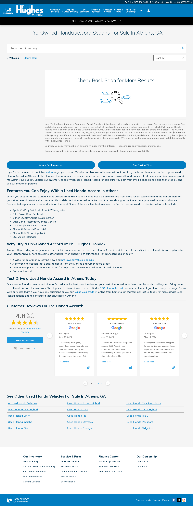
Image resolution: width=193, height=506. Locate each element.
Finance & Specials (95, 10)
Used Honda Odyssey (80, 422)
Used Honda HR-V (137, 415)
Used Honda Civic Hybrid (23, 409)
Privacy (165, 500)
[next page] (184, 335)
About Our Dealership (130, 10)
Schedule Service (107, 10)
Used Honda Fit (76, 415)
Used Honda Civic (77, 409)
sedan (49, 172)
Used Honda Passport (139, 422)
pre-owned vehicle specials (77, 259)
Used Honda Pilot (18, 428)
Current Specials (31, 481)
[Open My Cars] (148, 10)
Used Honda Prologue (80, 428)
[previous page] (49, 335)
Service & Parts (118, 10)
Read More (64, 361)
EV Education (84, 10)
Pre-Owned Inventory (34, 471)
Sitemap (156, 500)
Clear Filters (30, 58)
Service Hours (68, 481)
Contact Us (142, 461)
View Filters (25, 348)
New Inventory (30, 461)
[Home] (8, 10)
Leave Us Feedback (25, 340)
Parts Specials (68, 476)
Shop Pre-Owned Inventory (70, 10)
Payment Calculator (109, 466)
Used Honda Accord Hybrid (83, 403)
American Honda (143, 500)
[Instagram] (184, 500)
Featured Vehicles (32, 476)
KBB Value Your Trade (110, 471)
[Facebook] (174, 500)
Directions (142, 466)
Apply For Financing (50, 165)
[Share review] (88, 368)
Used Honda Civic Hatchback (143, 403)
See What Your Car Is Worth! (105, 21)
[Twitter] (179, 500)
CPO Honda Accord (111, 288)
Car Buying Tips (142, 165)
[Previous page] (85, 383)
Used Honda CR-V (19, 415)
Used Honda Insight (20, 422)
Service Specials (69, 466)
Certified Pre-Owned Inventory (39, 466)
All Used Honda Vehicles (22, 403)
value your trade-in (86, 291)
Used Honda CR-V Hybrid (141, 409)
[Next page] (108, 383)
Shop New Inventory (55, 10)
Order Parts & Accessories (75, 471)
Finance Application (109, 461)
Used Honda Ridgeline (139, 428)
